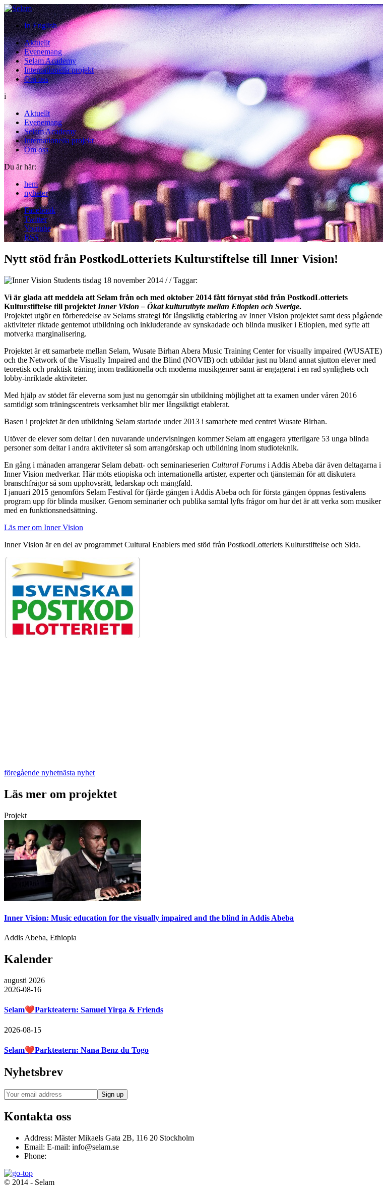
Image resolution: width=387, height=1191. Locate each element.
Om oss (36, 79)
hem (31, 184)
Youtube (37, 228)
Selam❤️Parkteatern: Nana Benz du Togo (76, 1050)
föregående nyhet (31, 772)
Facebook (39, 210)
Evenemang (43, 51)
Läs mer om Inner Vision (43, 527)
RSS (31, 237)
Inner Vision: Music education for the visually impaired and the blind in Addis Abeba (149, 918)
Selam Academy (50, 60)
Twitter (35, 219)
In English (40, 25)
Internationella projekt (59, 70)
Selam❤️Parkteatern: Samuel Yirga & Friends (83, 1009)
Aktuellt (37, 42)
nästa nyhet (77, 772)
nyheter (36, 193)
